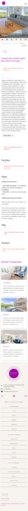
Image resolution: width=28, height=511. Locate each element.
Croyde (16, 43)
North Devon (9, 43)
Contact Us (14, 476)
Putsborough (14, 428)
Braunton (14, 415)
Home (2, 43)
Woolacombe (14, 424)
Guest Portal (14, 485)
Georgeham (14, 419)
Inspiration (14, 457)
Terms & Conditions (5, 498)
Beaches (14, 448)
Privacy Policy (5, 494)
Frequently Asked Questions (14, 471)
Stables (22, 43)
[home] (3, 3)
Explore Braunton (14, 443)
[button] (25, 4)
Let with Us (14, 467)
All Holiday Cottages (14, 406)
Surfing (14, 452)
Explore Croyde (14, 439)
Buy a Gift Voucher (14, 480)
